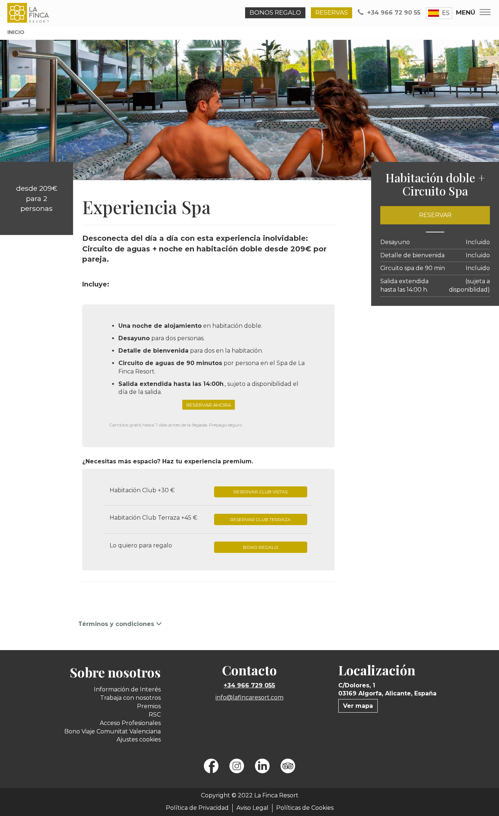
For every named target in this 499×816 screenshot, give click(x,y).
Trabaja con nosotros (130, 697)
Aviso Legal (252, 807)
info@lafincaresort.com (249, 697)
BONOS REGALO (275, 12)
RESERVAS (331, 12)
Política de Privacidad (197, 807)
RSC (155, 714)
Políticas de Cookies (305, 807)
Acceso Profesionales (130, 723)
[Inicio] (29, 13)
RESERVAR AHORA (208, 404)
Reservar (435, 215)
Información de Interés (127, 689)
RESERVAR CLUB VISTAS (260, 491)
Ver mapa (358, 705)
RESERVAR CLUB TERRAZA (260, 519)
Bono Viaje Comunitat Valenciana (112, 731)
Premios (149, 706)
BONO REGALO (260, 547)
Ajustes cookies (139, 739)
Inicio (15, 32)
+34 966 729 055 (249, 685)
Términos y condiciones (117, 623)
